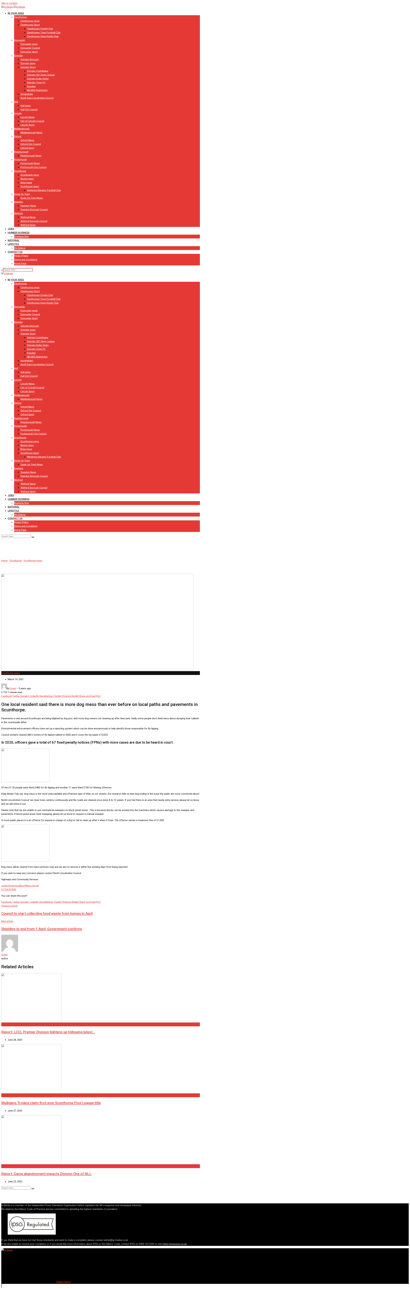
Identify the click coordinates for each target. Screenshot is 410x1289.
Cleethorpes (20, 17)
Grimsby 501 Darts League (41, 74)
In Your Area (16, 13)
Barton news (27, 178)
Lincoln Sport (27, 124)
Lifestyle (13, 244)
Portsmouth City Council (33, 167)
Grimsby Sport (28, 67)
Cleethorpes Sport (30, 24)
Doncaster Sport (29, 51)
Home (4, 560)
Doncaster (19, 40)
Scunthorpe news (29, 175)
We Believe (19, 248)
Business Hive (21, 236)
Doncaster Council (30, 48)
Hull (16, 101)
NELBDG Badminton (37, 90)
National (13, 240)
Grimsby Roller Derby (38, 78)
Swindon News (28, 205)
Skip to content (9, 3)
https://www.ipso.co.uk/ (175, 1243)
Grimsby (18, 55)
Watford (18, 213)
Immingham (26, 94)
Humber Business (18, 232)
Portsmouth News (30, 163)
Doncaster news (29, 44)
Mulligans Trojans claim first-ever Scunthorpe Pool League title (51, 1103)
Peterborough (21, 151)
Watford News (28, 217)
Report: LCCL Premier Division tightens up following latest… (48, 1032)
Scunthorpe (20, 171)
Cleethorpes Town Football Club (44, 32)
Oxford (17, 136)
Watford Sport (28, 225)
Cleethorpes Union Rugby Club (43, 36)
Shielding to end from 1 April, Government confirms (41, 929)
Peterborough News (30, 155)
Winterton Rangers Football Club (44, 190)
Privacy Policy (21, 255)
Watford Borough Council (33, 221)
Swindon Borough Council (34, 209)
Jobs (11, 228)
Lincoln (18, 113)
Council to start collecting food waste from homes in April (47, 914)
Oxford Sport (27, 148)
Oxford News (27, 140)
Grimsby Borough (29, 59)
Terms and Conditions (25, 259)
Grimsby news (27, 63)
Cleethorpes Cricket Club (40, 28)
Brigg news (26, 182)
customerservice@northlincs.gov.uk (20, 885)
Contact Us (15, 251)
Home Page (20, 263)
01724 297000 (8, 889)
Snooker (31, 86)
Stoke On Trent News (31, 198)
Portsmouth (20, 159)
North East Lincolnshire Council (36, 98)
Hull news (25, 105)
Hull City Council (28, 109)
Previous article (9, 905)
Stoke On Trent (22, 194)
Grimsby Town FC (36, 82)
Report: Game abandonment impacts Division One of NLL (46, 1174)
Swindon (18, 201)
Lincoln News (27, 117)
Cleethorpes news (30, 21)
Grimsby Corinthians (37, 71)
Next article (7, 921)
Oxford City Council (30, 144)
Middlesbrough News (31, 132)
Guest (4, 954)
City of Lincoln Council (32, 121)
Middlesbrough (21, 128)
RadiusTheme (63, 1282)
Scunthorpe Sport (29, 186)
